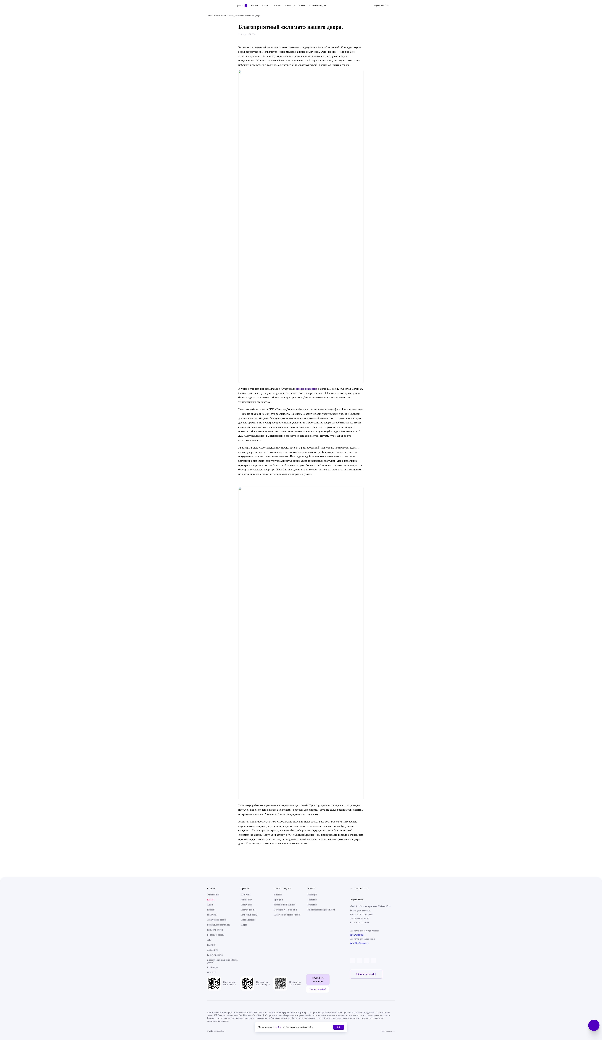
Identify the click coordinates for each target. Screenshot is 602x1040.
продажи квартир (306, 388)
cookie (278, 1027)
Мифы (244, 925)
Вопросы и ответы (215, 935)
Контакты (276, 5)
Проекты (241, 5)
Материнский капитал (284, 905)
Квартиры (312, 895)
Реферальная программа (218, 925)
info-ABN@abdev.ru (359, 943)
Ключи (302, 5)
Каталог (254, 5)
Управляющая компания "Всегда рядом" (222, 961)
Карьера (210, 900)
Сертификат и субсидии (285, 910)
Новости (211, 910)
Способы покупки (318, 5)
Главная (209, 15)
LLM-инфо (212, 967)
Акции (265, 5)
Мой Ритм (245, 895)
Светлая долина (248, 910)
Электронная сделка (216, 920)
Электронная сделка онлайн (287, 915)
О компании (213, 895)
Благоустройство (215, 955)
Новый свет (246, 900)
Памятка (211, 945)
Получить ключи (215, 930)
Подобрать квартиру (318, 979)
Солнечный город (249, 915)
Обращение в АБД (366, 974)
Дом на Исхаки (248, 920)
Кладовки (312, 905)
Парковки (312, 900)
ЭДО (209, 940)
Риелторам (290, 5)
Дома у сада (246, 905)
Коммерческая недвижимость (321, 910)
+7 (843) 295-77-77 (359, 888)
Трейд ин (278, 900)
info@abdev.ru (356, 935)
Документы (212, 950)
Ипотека (278, 895)
